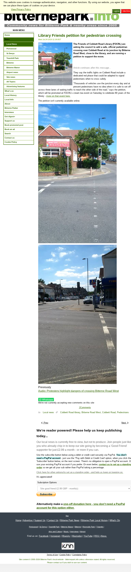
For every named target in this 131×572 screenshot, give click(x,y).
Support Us (39, 520)
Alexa (104, 536)
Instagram (55, 536)
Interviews (74, 531)
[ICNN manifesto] (67, 547)
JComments (85, 407)
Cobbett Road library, (71, 412)
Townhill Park (54, 527)
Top (67, 516)
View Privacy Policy (21, 9)
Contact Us (52, 520)
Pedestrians (123, 412)
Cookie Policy (65, 555)
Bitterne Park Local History (94, 520)
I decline (126, 11)
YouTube (88, 536)
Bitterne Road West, (92, 412)
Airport (82, 531)
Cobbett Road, (109, 412)
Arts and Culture (55, 531)
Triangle (100, 527)
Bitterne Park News (69, 520)
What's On (115, 520)
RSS (97, 536)
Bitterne (78, 527)
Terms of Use (52, 555)
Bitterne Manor (67, 527)
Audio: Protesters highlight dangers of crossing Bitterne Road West (78, 390)
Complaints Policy (79, 555)
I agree (116, 11)
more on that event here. (58, 96)
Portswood (33, 527)
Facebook (44, 536)
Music (66, 531)
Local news (48, 412)
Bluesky (66, 536)
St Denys (43, 527)
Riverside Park (89, 527)
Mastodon (77, 536)
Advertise (28, 520)
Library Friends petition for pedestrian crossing (79, 35)
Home (18, 520)
